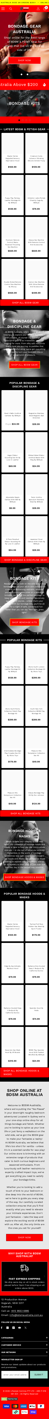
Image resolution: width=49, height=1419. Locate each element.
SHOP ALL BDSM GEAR (25, 302)
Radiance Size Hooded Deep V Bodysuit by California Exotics (36, 968)
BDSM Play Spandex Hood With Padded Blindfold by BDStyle (36, 1052)
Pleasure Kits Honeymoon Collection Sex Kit (12, 795)
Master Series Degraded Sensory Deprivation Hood (13, 158)
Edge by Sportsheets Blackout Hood (12, 967)
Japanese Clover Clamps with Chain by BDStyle (36, 541)
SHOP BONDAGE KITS (24, 622)
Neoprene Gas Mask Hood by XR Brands (12, 1051)
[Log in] (38, 8)
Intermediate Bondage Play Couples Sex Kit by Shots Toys (12, 753)
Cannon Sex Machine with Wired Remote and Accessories (36, 284)
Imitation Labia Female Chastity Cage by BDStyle (36, 200)
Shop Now (24, 60)
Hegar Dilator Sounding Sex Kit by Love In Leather (12, 457)
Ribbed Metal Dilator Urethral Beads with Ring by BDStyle (36, 457)
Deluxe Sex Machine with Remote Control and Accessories (36, 242)
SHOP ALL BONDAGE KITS (25, 813)
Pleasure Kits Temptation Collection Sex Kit (36, 753)
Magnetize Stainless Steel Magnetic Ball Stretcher (36, 415)
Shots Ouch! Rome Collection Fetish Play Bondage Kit (12, 711)
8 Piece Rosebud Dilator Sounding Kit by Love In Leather (12, 541)
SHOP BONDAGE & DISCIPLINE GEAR (25, 560)
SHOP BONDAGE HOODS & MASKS (24, 877)
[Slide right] (44, 1276)
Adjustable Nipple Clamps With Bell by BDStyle (12, 499)
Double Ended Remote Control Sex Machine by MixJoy (12, 284)
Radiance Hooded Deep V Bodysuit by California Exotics (12, 1010)
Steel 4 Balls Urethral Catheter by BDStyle (12, 414)
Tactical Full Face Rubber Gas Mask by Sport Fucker (36, 926)
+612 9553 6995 (20, 1310)
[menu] (3, 8)
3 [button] (27, 74)
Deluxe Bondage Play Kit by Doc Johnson (36, 794)
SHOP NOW (24, 1237)
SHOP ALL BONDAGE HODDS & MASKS (21, 1072)
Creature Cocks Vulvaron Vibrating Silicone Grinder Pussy (36, 158)
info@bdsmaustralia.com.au (26, 1315)
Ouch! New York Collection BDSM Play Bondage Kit (36, 711)
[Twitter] (25, 1328)
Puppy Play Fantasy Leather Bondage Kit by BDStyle (12, 200)
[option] (24, 45)
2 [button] (24, 74)
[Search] (10, 8)
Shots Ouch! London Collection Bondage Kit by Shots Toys (36, 669)
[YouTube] (20, 1328)
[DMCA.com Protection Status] (24, 1399)
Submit (38, 1374)
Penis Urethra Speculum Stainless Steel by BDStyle (36, 499)
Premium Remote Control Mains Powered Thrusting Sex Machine (12, 243)
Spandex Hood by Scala (36, 1009)
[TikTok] (14, 1328)
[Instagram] (8, 1328)
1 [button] (21, 74)
